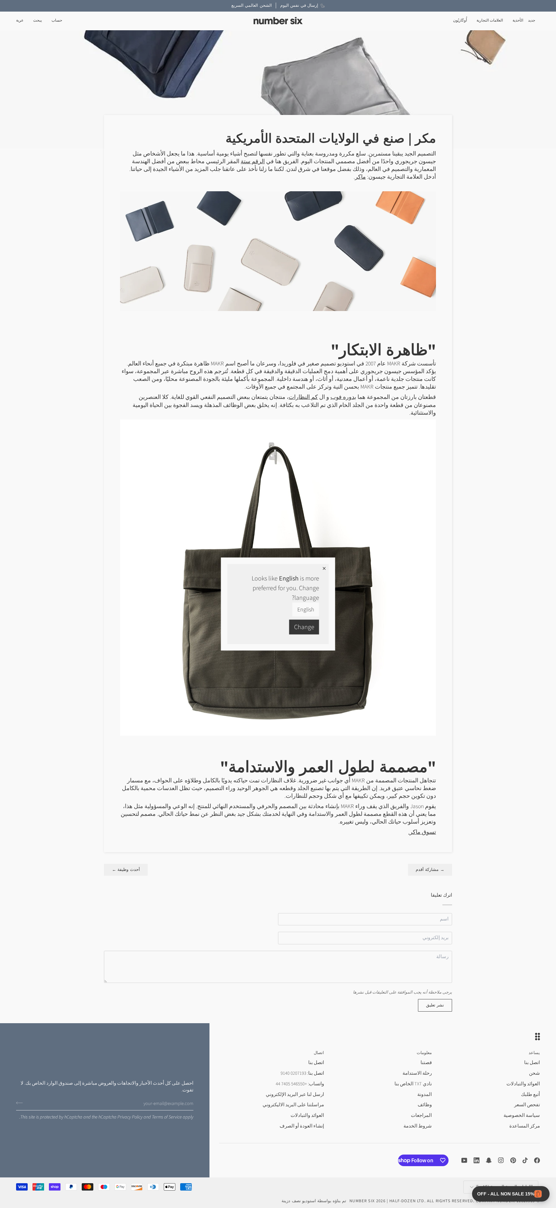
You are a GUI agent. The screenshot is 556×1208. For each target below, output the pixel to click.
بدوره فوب (343, 397)
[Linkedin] (476, 1160)
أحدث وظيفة (126, 870)
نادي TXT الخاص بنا (413, 1084)
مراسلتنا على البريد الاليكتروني (293, 1104)
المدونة (424, 1094)
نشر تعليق (435, 1005)
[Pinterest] (513, 1160)
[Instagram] (501, 1160)
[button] (518, 21)
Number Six (362, 1201)
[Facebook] (537, 1160)
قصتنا (426, 1062)
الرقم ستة (253, 161)
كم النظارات (303, 397)
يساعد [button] (534, 1053)
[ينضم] (21, 1103)
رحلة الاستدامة (417, 1073)
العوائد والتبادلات (523, 1084)
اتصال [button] (319, 1053)
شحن (534, 1073)
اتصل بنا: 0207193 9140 (302, 1073)
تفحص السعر (527, 1104)
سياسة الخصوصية (522, 1115)
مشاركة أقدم (430, 870)
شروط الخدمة (417, 1126)
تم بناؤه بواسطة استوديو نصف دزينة (314, 1201)
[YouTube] (464, 1160)
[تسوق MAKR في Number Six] (278, 251)
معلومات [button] (424, 1053)
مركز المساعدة (524, 1126)
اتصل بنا (532, 1062)
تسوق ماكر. (422, 832)
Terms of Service (167, 1117)
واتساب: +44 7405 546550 (300, 1084)
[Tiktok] (525, 1160)
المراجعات (421, 1115)
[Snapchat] (489, 1160)
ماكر (360, 177)
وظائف (425, 1104)
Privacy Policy (130, 1117)
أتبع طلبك (530, 1094)
